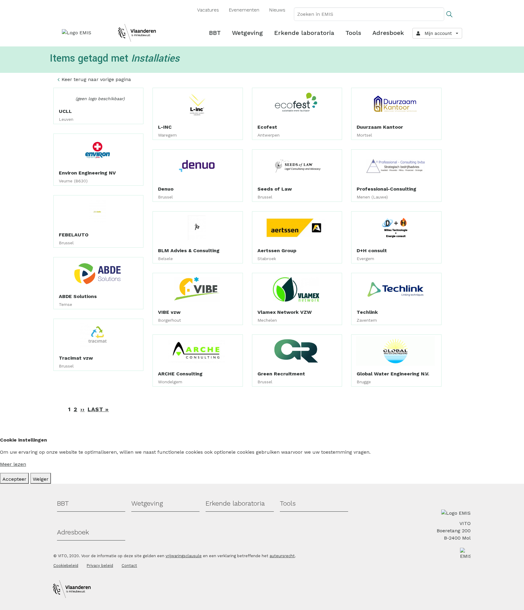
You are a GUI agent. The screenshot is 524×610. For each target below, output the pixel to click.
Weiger (41, 479)
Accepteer (14, 479)
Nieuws (277, 10)
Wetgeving (247, 32)
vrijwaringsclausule (184, 556)
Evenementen (244, 10)
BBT (215, 32)
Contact (129, 565)
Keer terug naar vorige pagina (96, 79)
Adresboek (388, 32)
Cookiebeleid (65, 565)
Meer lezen (13, 464)
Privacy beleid (100, 565)
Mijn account (437, 33)
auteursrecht (282, 556)
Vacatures (208, 10)
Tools (353, 32)
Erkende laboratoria (304, 32)
